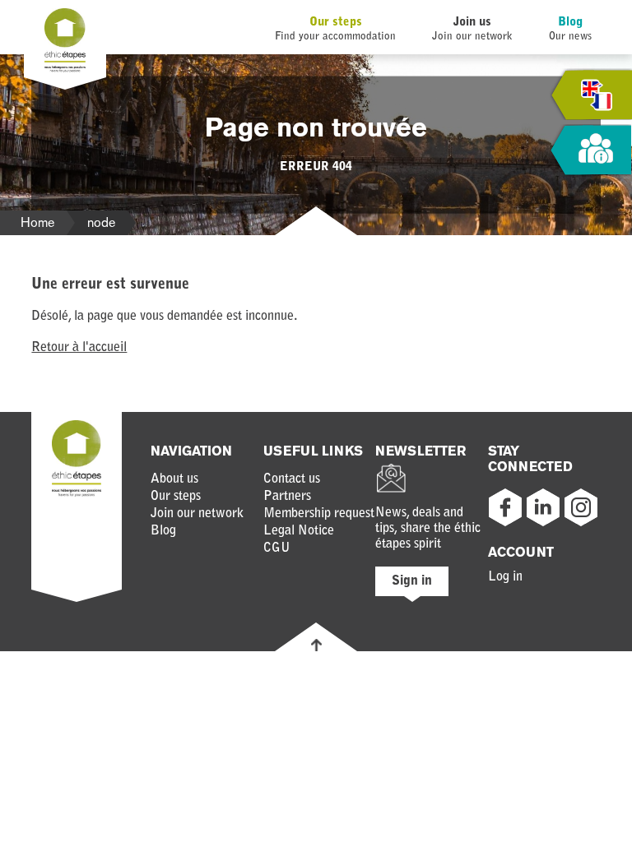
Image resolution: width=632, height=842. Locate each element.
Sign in (412, 581)
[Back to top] (316, 645)
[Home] (65, 69)
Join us (472, 22)
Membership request (318, 513)
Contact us (291, 479)
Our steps (335, 22)
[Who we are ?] (591, 151)
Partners (287, 496)
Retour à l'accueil (79, 347)
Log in (505, 577)
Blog (570, 22)
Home (37, 222)
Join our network (197, 513)
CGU (276, 548)
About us (174, 479)
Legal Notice (298, 531)
